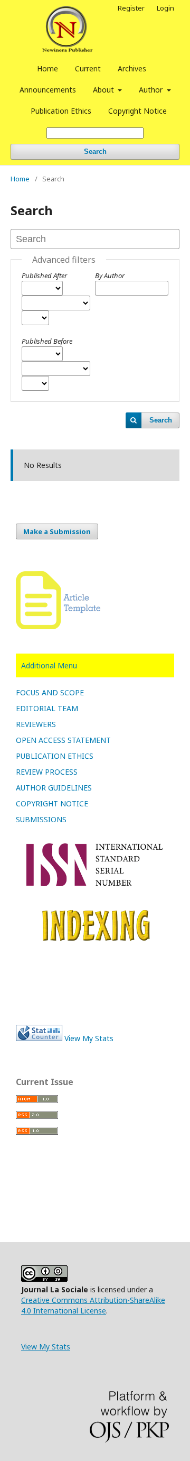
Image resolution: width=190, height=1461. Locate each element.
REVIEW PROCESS (47, 772)
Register (131, 8)
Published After (44, 275)
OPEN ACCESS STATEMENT (63, 740)
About (104, 90)
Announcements (48, 90)
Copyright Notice (137, 111)
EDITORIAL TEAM (47, 708)
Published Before (47, 341)
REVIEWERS (36, 724)
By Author (110, 275)
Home (47, 68)
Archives (132, 68)
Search (95, 151)
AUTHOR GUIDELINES (54, 788)
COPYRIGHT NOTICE (52, 803)
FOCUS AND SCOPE (50, 692)
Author (152, 90)
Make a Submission (57, 531)
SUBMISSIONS (41, 819)
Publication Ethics (61, 111)
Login (165, 8)
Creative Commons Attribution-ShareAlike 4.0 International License (93, 1305)
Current (88, 68)
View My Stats (88, 1038)
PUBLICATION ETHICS (54, 756)
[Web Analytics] (39, 1038)
